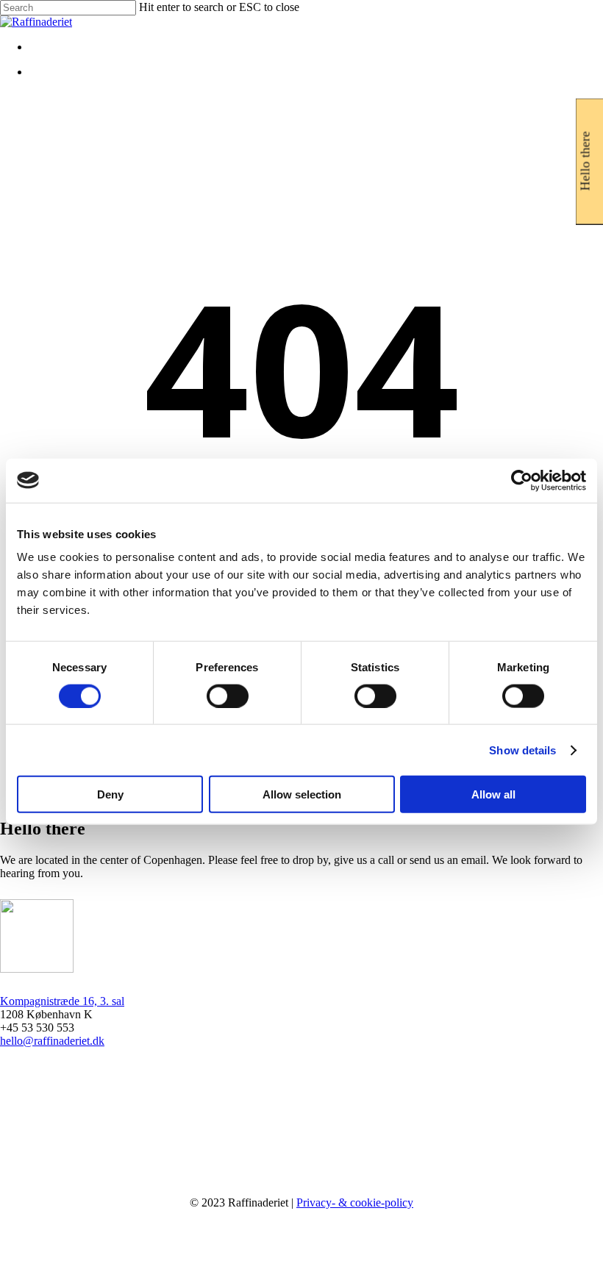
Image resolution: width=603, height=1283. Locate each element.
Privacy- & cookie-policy (354, 1202)
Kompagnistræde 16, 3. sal (62, 1001)
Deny (110, 794)
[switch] (228, 695)
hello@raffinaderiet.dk (52, 1040)
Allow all (493, 794)
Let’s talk (64, 1253)
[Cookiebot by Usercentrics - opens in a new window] (521, 480)
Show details (522, 749)
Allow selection (302, 794)
